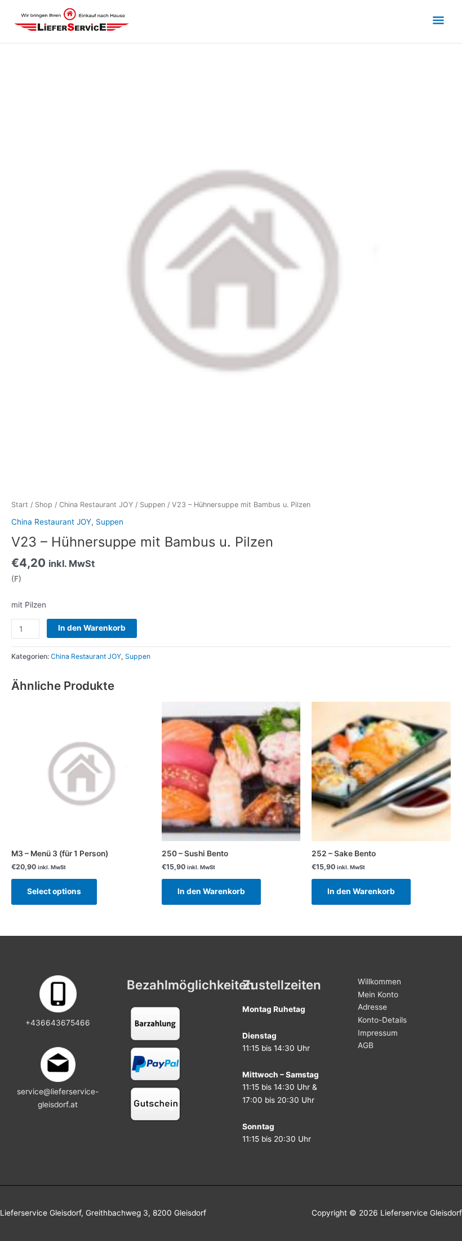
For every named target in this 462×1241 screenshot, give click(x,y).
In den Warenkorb (92, 627)
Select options (54, 891)
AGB (366, 1045)
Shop (43, 504)
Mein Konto (378, 994)
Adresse (372, 1006)
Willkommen (379, 981)
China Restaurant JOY (96, 504)
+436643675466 (57, 1022)
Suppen (152, 504)
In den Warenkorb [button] (211, 891)
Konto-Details (382, 1019)
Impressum (378, 1032)
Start (19, 504)
